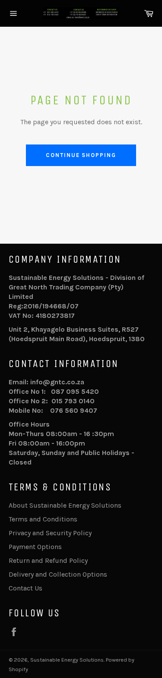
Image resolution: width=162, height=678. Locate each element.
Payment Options (35, 547)
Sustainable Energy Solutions (67, 659)
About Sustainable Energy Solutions (65, 505)
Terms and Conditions (43, 519)
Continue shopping (81, 155)
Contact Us (25, 588)
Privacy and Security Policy (50, 533)
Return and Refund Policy (48, 560)
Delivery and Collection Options (58, 574)
